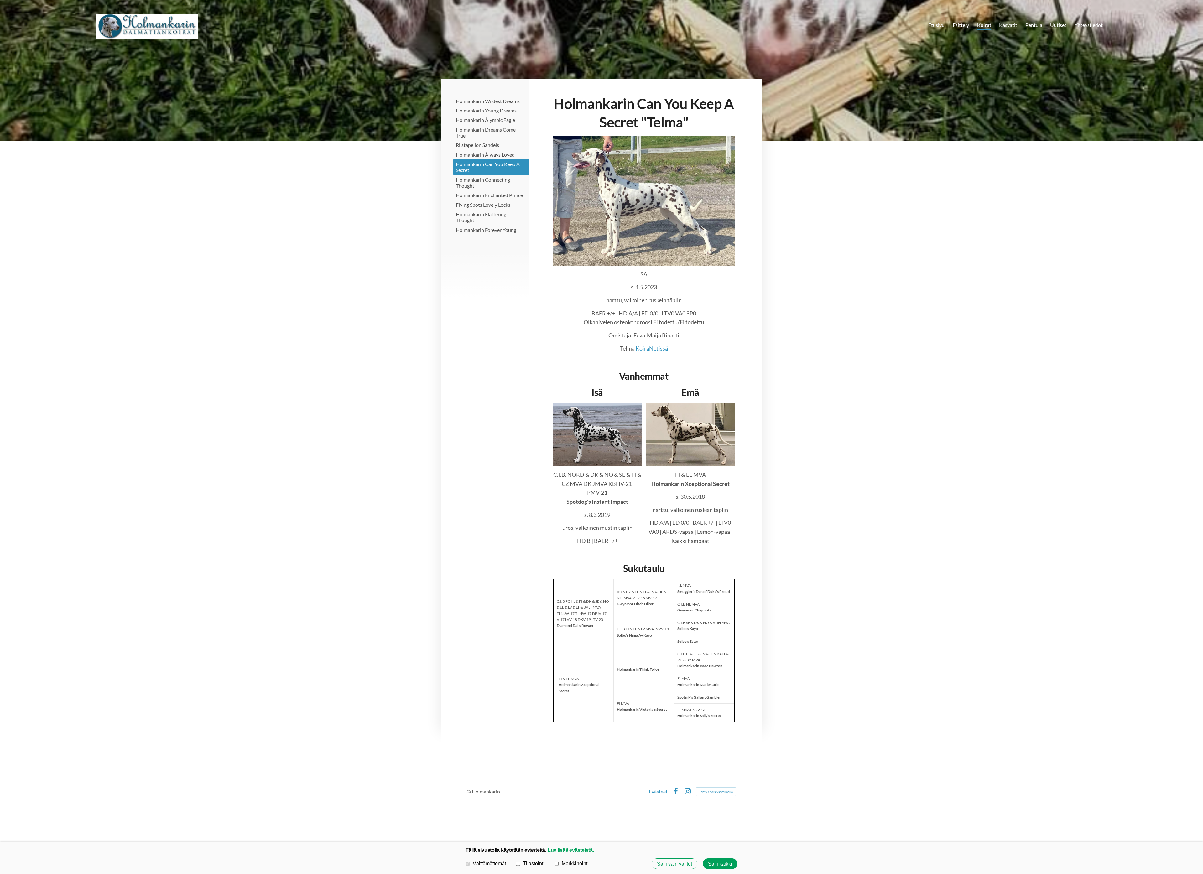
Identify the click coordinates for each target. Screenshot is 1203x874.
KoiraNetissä (652, 348)
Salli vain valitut (674, 863)
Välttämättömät (489, 863)
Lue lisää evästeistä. (571, 850)
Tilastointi (533, 863)
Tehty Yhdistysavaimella (716, 791)
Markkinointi (575, 863)
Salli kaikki (720, 863)
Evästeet (658, 791)
